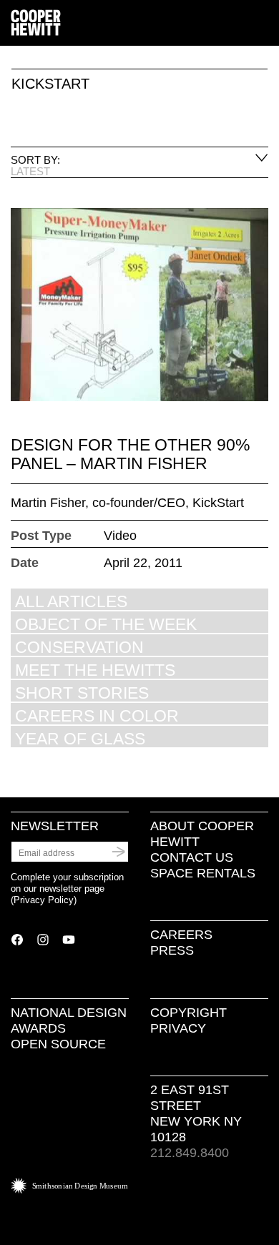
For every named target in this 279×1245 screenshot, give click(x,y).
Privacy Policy (44, 900)
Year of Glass (80, 738)
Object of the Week (106, 624)
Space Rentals (202, 873)
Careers (181, 934)
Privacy (178, 1028)
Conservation (79, 647)
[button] (262, 23)
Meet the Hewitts (95, 670)
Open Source (58, 1044)
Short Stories (82, 693)
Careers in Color (97, 715)
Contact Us (191, 857)
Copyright (188, 1012)
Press (172, 950)
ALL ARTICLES (71, 601)
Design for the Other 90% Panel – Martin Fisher (130, 454)
